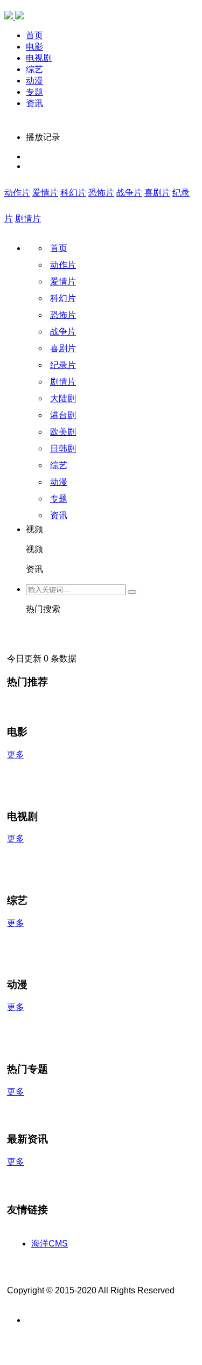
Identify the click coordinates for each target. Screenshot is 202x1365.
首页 (34, 35)
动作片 (17, 192)
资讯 (34, 103)
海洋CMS (49, 1243)
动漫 (34, 80)
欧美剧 (63, 431)
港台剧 (63, 415)
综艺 (34, 69)
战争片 (129, 192)
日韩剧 (63, 448)
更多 (15, 754)
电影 (34, 46)
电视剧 (39, 57)
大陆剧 (63, 398)
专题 (34, 91)
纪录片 (63, 365)
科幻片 (73, 192)
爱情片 (45, 192)
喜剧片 (157, 192)
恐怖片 (101, 192)
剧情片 (28, 218)
